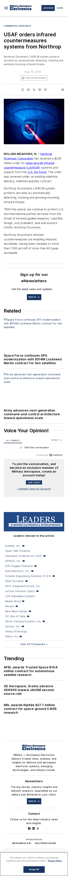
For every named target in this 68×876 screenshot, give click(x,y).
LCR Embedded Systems (20, 596)
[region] (34, 448)
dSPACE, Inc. (13, 561)
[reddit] (39, 89)
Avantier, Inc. (13, 545)
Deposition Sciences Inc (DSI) (23, 555)
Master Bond (13, 601)
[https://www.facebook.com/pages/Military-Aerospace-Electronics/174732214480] (29, 828)
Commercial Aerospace (17, 26)
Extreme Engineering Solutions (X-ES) (28, 576)
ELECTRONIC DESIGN (45, 843)
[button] (6, 8)
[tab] (13, 440)
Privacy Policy (55, 861)
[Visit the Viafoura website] (56, 455)
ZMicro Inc (11, 636)
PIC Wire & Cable (15, 616)
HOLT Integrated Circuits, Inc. (23, 586)
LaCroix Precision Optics (20, 591)
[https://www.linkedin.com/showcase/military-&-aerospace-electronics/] (33, 828)
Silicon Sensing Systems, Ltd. (23, 621)
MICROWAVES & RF (21, 843)
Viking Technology (16, 631)
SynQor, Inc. (12, 626)
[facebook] (22, 89)
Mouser (9, 606)
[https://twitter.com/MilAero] (37, 828)
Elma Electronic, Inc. (17, 571)
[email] (45, 89)
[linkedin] (28, 89)
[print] (62, 89)
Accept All (34, 869)
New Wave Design (16, 611)
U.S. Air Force (37, 172)
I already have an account (34, 488)
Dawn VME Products (17, 550)
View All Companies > (34, 644)
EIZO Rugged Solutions (19, 566)
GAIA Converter (14, 581)
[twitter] (34, 89)
